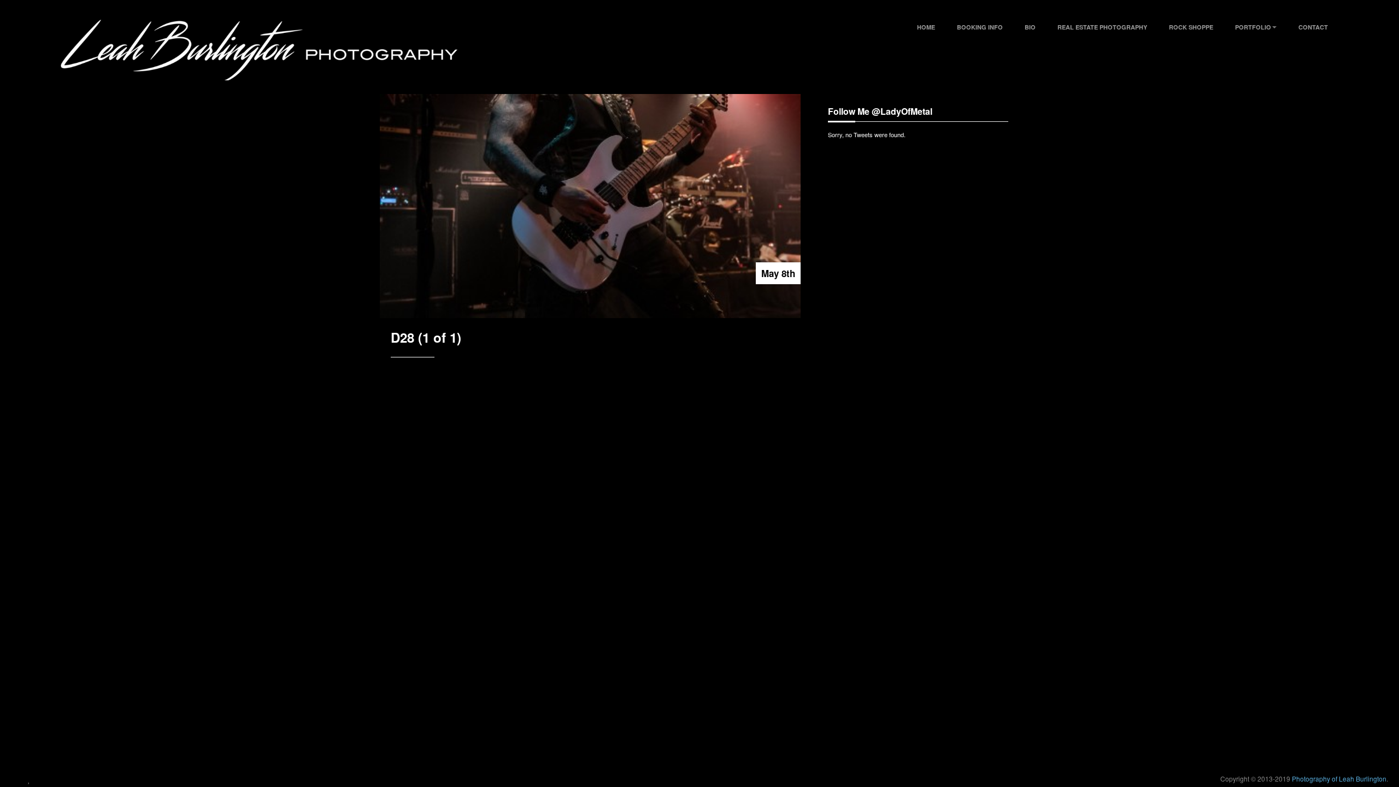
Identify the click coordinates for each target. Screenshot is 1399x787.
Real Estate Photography (1102, 27)
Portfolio (1253, 27)
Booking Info (980, 27)
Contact (1313, 27)
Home (926, 27)
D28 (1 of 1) (426, 337)
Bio (1030, 27)
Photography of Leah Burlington (1339, 778)
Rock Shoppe (1191, 27)
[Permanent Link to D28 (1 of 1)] (590, 206)
